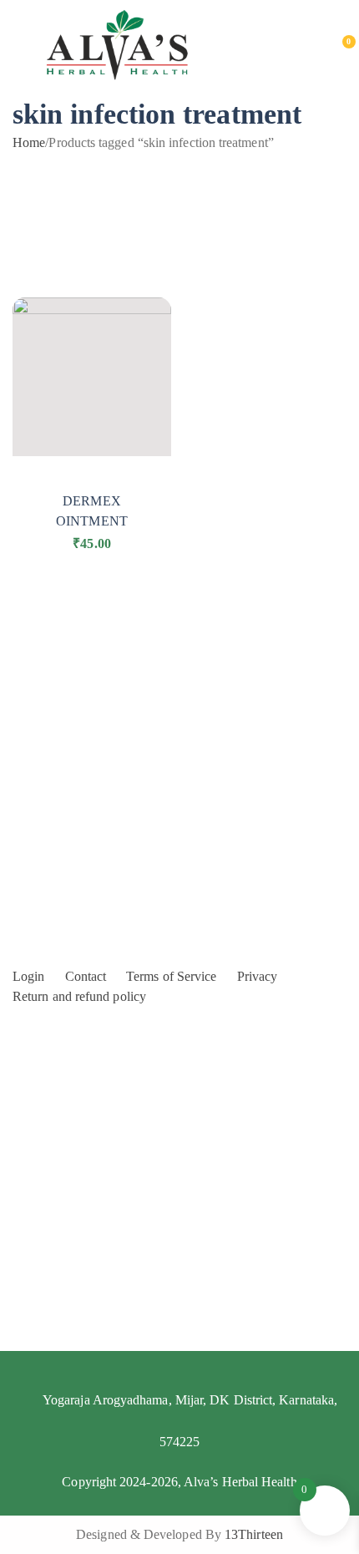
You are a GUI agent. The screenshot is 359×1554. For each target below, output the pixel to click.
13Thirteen (254, 1534)
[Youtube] (138, 1501)
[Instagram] (179, 1501)
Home (29, 142)
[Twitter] (220, 1501)
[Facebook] (97, 1501)
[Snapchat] (261, 1501)
